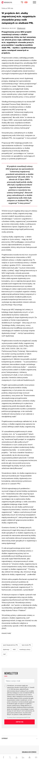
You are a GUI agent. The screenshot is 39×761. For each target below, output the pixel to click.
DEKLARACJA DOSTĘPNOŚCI (29, 752)
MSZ (14, 649)
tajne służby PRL (26, 645)
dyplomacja (6, 649)
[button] (36, 739)
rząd (4, 654)
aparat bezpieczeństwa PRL (10, 645)
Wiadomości (21, 28)
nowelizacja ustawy (24, 649)
